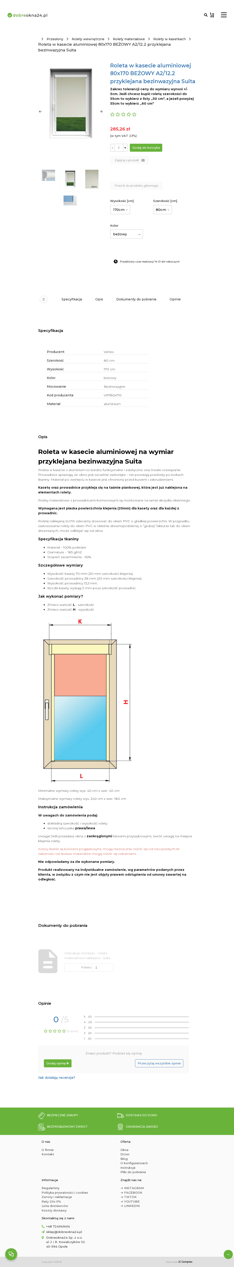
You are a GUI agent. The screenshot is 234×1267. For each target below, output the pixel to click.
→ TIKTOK (128, 1197)
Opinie (175, 299)
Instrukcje (128, 1167)
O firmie (48, 1150)
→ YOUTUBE (130, 1201)
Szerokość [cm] (165, 201)
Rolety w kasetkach (169, 39)
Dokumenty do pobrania (136, 299)
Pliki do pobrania (133, 1172)
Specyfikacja (71, 299)
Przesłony (55, 39)
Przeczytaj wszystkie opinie (159, 1063)
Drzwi (124, 1154)
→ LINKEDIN (130, 1206)
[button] (40, 111)
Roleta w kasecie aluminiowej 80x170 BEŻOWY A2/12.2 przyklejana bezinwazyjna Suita (104, 47)
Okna (124, 1150)
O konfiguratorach (134, 1163)
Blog (124, 1159)
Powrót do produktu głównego (136, 185)
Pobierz (87, 967)
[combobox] (120, 209)
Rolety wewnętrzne (88, 39)
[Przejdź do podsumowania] (212, 15)
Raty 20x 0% (51, 1201)
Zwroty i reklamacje (57, 1197)
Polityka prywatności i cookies (65, 1192)
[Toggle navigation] (223, 15)
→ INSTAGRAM (132, 1188)
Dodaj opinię (56, 1063)
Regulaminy (50, 1188)
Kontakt (48, 1154)
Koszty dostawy (54, 1210)
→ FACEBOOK (131, 1192)
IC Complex (185, 1261)
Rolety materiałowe (129, 39)
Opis (99, 299)
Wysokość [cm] (122, 201)
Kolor (114, 225)
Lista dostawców (55, 1206)
